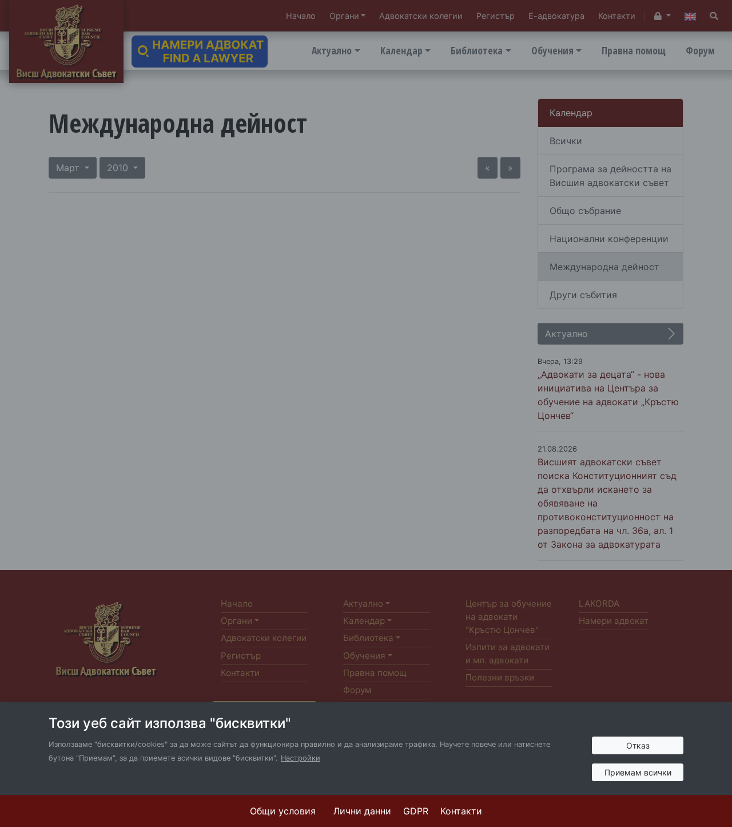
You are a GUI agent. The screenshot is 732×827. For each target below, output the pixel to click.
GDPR (415, 811)
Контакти (461, 811)
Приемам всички (637, 772)
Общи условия (283, 811)
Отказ (638, 745)
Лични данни (362, 811)
